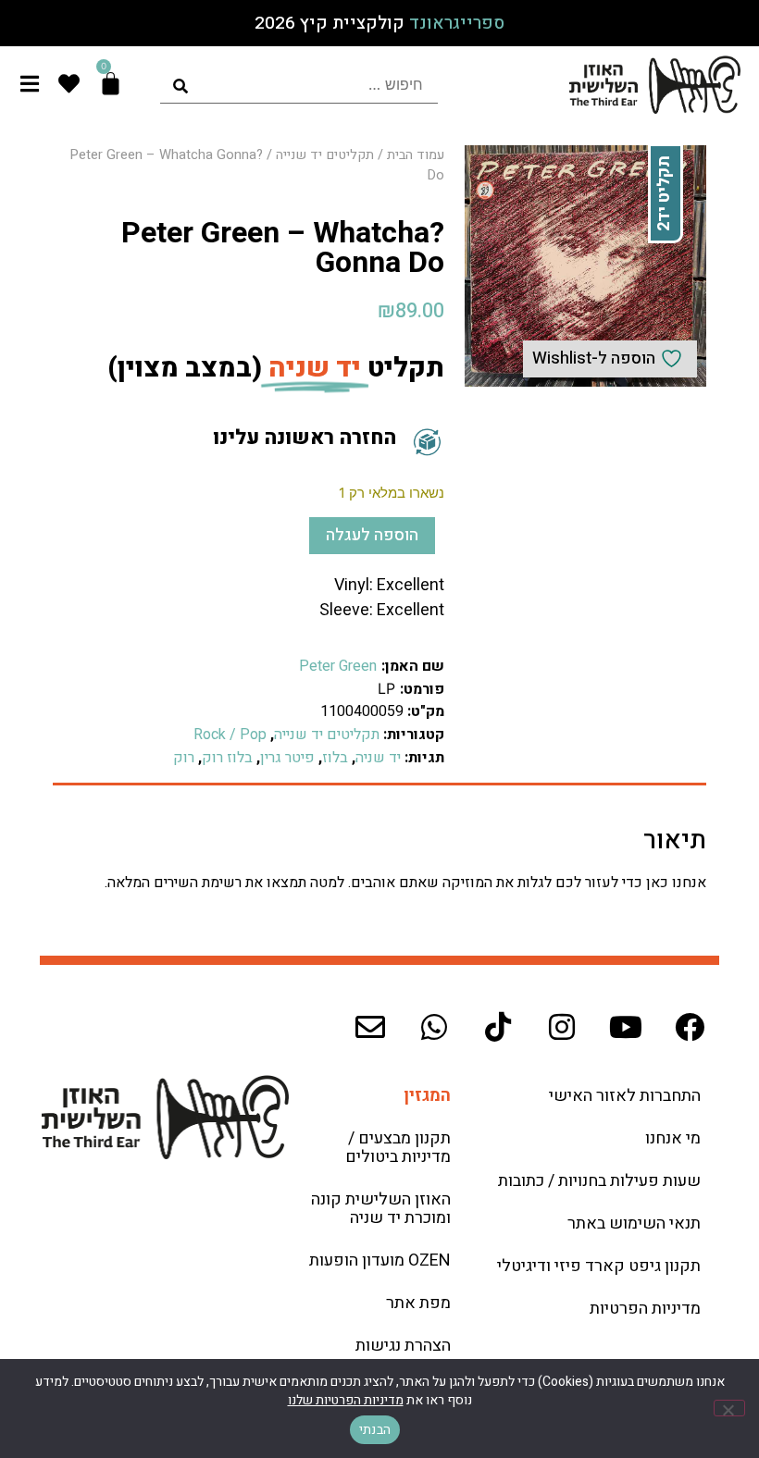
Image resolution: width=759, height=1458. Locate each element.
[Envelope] (370, 1026)
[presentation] (299, 85)
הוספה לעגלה (372, 535)
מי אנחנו (673, 1138)
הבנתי (375, 1429)
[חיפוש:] (299, 85)
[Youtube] (625, 1026)
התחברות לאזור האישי (625, 1095)
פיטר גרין (287, 758)
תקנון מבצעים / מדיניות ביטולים (398, 1147)
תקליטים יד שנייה (325, 155)
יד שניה (378, 758)
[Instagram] (561, 1026)
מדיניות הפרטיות (645, 1308)
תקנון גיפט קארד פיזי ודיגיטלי (599, 1266)
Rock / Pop (230, 734)
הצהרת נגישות (403, 1345)
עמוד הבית (415, 155)
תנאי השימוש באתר (634, 1223)
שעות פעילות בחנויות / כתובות (599, 1180)
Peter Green (338, 666)
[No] (729, 1408)
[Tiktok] (498, 1026)
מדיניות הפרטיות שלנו (346, 1400)
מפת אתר (418, 1303)
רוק (183, 758)
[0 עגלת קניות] (110, 83)
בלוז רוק (227, 758)
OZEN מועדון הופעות (380, 1260)
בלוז (335, 758)
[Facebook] (689, 1026)
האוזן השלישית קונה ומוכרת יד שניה (381, 1208)
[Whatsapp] (434, 1026)
